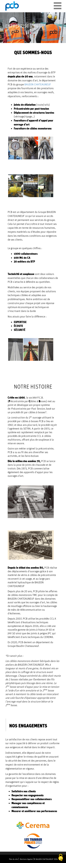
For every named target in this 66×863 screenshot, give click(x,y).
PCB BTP (12, 6)
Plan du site (13, 859)
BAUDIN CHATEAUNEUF (37, 84)
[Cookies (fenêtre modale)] (60, 857)
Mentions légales (26, 859)
